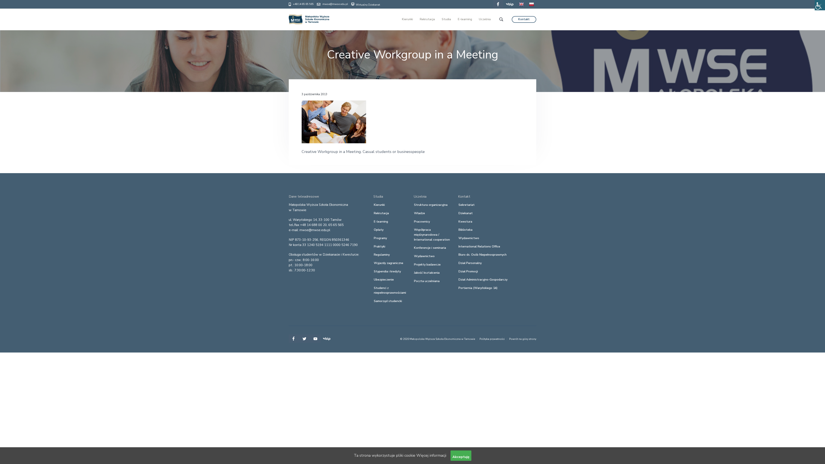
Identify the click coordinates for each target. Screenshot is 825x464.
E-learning (381, 222)
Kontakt (524, 19)
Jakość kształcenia (427, 273)
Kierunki (379, 205)
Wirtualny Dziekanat (367, 4)
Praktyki (379, 246)
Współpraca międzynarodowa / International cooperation (432, 234)
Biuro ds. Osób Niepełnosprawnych (482, 255)
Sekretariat (466, 205)
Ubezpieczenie (384, 280)
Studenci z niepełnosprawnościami (390, 290)
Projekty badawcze (427, 265)
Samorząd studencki (388, 301)
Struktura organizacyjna (431, 205)
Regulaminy (382, 255)
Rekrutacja (381, 213)
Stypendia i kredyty (387, 271)
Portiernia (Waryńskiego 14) (478, 288)
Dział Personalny (470, 263)
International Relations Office (479, 246)
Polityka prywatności (492, 339)
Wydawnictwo (424, 256)
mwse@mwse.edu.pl (335, 4)
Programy (380, 238)
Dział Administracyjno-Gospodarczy (482, 280)
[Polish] (531, 7)
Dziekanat (465, 213)
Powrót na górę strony (522, 339)
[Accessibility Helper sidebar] (820, 5)
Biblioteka (465, 230)
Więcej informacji (431, 455)
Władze (419, 213)
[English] (521, 7)
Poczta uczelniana (427, 281)
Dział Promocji (468, 271)
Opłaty (378, 230)
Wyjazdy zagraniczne (388, 263)
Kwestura (465, 222)
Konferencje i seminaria (430, 248)
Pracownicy (422, 222)
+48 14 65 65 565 (303, 4)
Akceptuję (460, 457)
